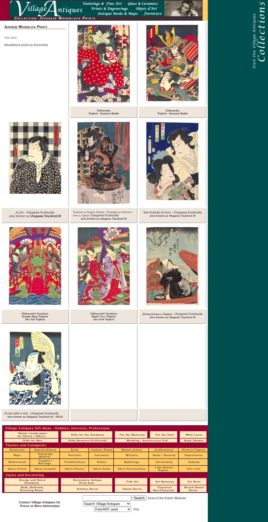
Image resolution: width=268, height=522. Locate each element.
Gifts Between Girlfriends (87, 440)
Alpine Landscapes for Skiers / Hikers (32, 434)
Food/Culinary (74, 462)
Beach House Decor (194, 489)
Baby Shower (194, 440)
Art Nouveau (164, 481)
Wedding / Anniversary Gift (147, 440)
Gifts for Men (32, 440)
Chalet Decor (132, 488)
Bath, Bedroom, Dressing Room (32, 489)
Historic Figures (193, 449)
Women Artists (131, 449)
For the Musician (132, 434)
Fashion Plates (102, 449)
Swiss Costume (45, 469)
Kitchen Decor (87, 488)
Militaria (132, 455)
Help (136, 509)
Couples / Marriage (45, 462)
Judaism (194, 462)
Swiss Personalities (132, 469)
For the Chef (164, 434)
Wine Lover (194, 434)
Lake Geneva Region (164, 469)
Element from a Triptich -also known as (173, 316)
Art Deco (194, 481)
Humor (102, 462)
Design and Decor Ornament (32, 481)
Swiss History (75, 469)
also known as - (35, 416)
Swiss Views (101, 469)
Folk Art (132, 481)
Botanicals (17, 449)
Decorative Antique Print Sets (87, 481)
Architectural (164, 449)
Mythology (131, 462)
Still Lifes (194, 469)
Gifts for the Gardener (87, 434)
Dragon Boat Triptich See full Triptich (34, 316)
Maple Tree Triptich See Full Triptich (103, 316)
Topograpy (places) (45, 455)
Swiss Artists (17, 469)
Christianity (164, 462)
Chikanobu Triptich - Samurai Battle (103, 112)
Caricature (101, 455)
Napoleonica (194, 455)
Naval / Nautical (164, 455)
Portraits (75, 455)
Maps (17, 455)
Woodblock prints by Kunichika (26, 45)
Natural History (45, 449)
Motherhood (17, 462)
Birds (75, 449)
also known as (35, 216)
